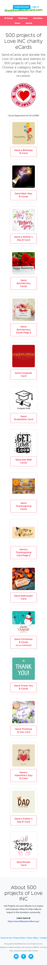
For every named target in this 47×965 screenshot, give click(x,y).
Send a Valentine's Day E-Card (23, 775)
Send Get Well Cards (23, 461)
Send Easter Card (23, 863)
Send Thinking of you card (23, 730)
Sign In (35, 7)
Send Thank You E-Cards (23, 687)
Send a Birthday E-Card (23, 151)
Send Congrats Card (23, 374)
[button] (8, 18)
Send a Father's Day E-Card (24, 820)
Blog (35, 938)
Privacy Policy (19, 938)
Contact (43, 938)
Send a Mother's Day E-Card (23, 238)
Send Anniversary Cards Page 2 (23, 330)
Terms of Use (6, 938)
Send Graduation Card (23, 418)
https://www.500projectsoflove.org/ (23, 921)
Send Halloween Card (23, 597)
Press (29, 938)
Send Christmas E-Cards (23, 642)
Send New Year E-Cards (23, 195)
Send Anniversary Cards (24, 283)
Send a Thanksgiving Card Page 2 (23, 552)
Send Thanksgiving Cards (23, 506)
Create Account (22, 7)
